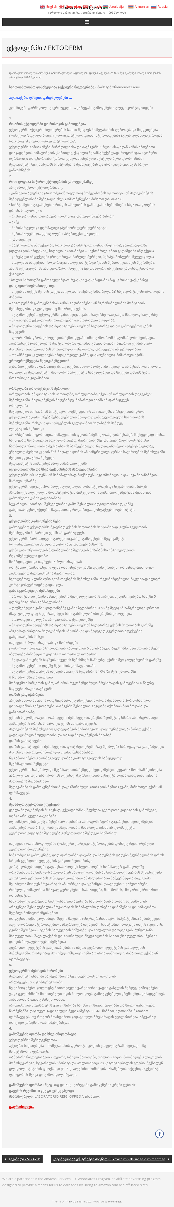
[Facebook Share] (159, 1134)
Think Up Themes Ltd (78, 1201)
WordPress (114, 1201)
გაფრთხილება (21, 1106)
